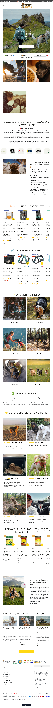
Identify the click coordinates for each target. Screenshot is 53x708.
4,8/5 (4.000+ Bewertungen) (40, 55)
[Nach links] (45, 206)
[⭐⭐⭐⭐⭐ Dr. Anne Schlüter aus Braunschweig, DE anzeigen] (14, 504)
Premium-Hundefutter (43, 136)
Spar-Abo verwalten (7, 682)
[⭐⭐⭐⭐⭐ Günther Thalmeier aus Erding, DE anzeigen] (14, 429)
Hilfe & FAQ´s (6, 667)
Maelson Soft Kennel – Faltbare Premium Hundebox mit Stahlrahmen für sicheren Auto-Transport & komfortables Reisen (9, 273)
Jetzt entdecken (26, 46)
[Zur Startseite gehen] (26, 5)
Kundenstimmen (6, 680)
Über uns (5, 678)
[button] (42, 5)
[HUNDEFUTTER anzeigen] (14, 71)
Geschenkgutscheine (7, 684)
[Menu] (3, 5)
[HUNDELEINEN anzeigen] (38, 339)
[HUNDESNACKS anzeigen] (14, 102)
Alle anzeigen (26, 651)
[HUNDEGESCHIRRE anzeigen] (14, 339)
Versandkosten (6, 674)
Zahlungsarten (6, 676)
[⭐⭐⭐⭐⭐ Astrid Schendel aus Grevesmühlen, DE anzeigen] (14, 465)
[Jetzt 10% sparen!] (49, 666)
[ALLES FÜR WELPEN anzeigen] (38, 370)
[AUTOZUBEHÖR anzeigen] (14, 370)
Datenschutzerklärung (38, 670)
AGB (20, 699)
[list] (26, 401)
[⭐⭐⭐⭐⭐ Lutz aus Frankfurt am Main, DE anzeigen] (38, 465)
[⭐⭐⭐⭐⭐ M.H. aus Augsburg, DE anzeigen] (38, 504)
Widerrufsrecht (6, 699)
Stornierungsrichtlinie (12, 701)
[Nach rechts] (48, 206)
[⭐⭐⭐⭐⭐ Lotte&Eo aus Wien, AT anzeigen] (38, 429)
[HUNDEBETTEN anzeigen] (14, 308)
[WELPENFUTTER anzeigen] (38, 71)
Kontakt (5, 665)
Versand (23, 699)
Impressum (6, 701)
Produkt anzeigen (13, 219)
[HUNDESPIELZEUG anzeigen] (38, 308)
